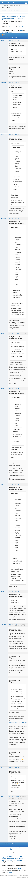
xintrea (2, 40)
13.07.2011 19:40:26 (14, 653)
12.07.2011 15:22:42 (14, 40)
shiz (2, 653)
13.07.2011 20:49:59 (14, 677)
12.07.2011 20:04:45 (14, 82)
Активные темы (6, 10)
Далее (11, 28)
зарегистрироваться (7, 32)
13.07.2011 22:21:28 (14, 767)
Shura (2, 484)
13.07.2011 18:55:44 (14, 624)
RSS (4, 35)
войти (21, 30)
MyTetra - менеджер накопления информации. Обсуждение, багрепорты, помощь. (13, 18)
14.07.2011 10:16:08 (14, 796)
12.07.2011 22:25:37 (14, 218)
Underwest (3, 82)
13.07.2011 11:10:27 (14, 484)
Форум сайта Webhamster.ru (11, 3)
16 (7, 28)
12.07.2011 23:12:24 (14, 388)
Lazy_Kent (3, 218)
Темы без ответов (15, 10)
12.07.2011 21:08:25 (14, 134)
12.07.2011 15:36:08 (14, 64)
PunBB (19, 868)
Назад (9, 26)
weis (2, 796)
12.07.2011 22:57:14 (14, 333)
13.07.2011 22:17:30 (14, 749)
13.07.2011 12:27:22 (14, 591)
